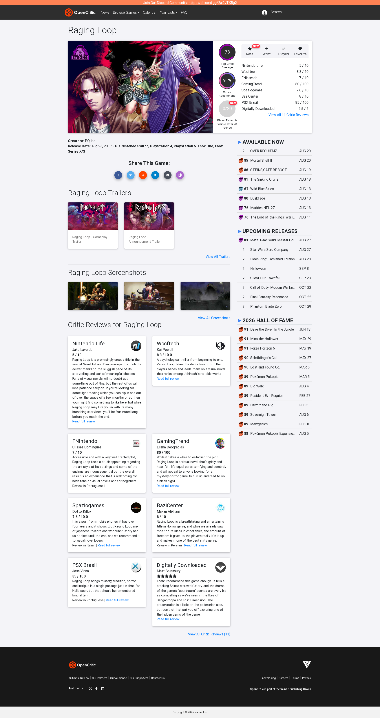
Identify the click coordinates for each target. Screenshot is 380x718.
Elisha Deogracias (170, 447)
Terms (295, 678)
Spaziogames (88, 505)
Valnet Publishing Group (295, 689)
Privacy (306, 678)
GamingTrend (173, 441)
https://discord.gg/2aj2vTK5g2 (213, 2)
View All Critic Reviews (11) (209, 634)
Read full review (83, 421)
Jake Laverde (82, 349)
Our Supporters (139, 678)
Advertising (269, 678)
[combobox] (292, 11)
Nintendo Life (88, 343)
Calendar (150, 12)
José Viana (80, 571)
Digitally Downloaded (182, 565)
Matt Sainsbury (169, 571)
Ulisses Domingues (86, 447)
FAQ (184, 12)
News (105, 12)
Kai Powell (165, 349)
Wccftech (168, 343)
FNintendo (84, 441)
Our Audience (118, 678)
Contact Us (158, 678)
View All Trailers (218, 256)
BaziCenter (170, 505)
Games (125, 12)
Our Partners (99, 678)
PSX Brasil (84, 565)
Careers (283, 678)
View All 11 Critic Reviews (289, 115)
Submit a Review (79, 678)
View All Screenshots (214, 318)
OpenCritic (257, 689)
